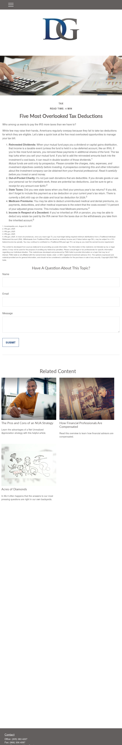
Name (5, 274)
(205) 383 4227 (19, 739)
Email (5, 293)
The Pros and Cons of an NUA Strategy (27, 423)
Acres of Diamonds (14, 489)
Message (7, 313)
